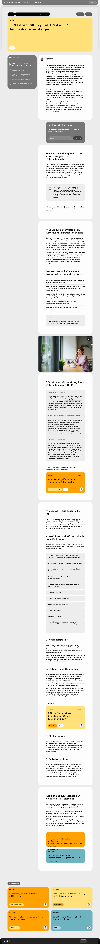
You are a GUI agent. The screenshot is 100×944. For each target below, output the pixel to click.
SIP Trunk (74, 432)
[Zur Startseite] (4, 2)
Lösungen (18, 2)
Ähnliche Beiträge (14, 883)
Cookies (83, 941)
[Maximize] (89, 339)
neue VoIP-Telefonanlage (73, 400)
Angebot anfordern (53, 861)
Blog (12, 14)
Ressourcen (26, 2)
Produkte (10, 2)
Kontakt (93, 2)
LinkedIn (88, 14)
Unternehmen (36, 2)
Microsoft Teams (53, 586)
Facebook (80, 14)
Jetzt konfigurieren (53, 849)
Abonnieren (78, 138)
